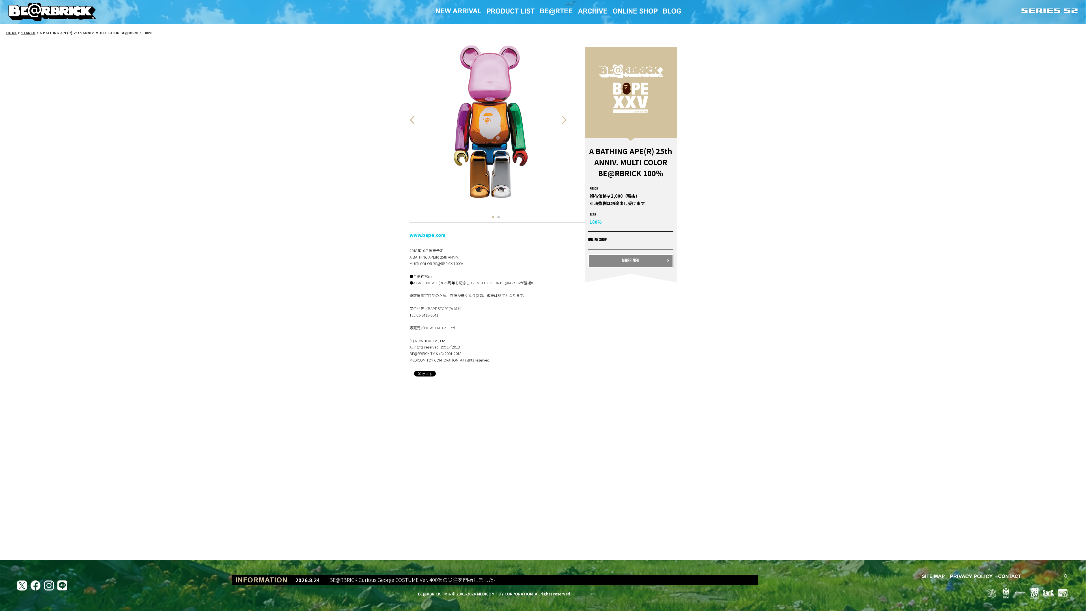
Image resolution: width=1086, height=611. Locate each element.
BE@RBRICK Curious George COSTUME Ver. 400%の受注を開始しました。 (383, 580)
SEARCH (28, 32)
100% (596, 222)
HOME (11, 32)
